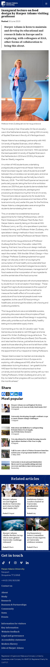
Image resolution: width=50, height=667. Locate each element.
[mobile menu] (46, 3)
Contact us (6, 585)
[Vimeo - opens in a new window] (21, 562)
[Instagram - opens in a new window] (15, 562)
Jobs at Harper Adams (12, 647)
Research (6, 600)
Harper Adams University (12, 569)
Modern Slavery (9, 643)
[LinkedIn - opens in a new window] (27, 562)
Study (4, 596)
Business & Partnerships (14, 604)
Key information (9, 627)
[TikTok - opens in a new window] (3, 562)
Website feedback (10, 631)
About (4, 592)
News (4, 612)
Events (4, 616)
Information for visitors (13, 623)
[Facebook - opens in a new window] (9, 562)
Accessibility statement (13, 639)
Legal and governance (12, 635)
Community (7, 608)
